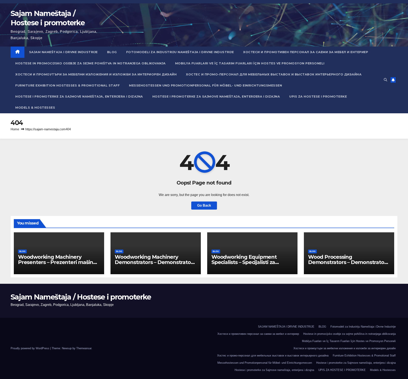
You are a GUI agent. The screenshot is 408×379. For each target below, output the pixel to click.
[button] (385, 80)
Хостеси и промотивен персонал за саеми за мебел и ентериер (305, 52)
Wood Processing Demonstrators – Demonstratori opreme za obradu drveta (347, 262)
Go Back (204, 205)
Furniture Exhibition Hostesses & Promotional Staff (67, 85)
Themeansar (83, 348)
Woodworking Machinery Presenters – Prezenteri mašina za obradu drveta (57, 262)
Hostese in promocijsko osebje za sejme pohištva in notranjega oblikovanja (90, 63)
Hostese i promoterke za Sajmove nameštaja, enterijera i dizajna (79, 96)
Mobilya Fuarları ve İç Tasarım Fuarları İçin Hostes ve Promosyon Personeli (249, 63)
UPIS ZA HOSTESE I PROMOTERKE (318, 96)
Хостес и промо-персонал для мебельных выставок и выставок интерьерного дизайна (273, 74)
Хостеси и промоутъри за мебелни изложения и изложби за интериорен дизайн (96, 74)
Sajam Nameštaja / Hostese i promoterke (81, 296)
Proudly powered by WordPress (30, 348)
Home (15, 129)
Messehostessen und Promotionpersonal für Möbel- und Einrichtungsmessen (205, 85)
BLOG (112, 52)
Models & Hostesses (35, 107)
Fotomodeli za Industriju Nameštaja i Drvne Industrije (180, 52)
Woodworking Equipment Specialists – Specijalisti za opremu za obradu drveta (244, 262)
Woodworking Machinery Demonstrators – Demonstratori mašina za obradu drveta (154, 262)
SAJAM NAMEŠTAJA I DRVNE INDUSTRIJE (63, 52)
